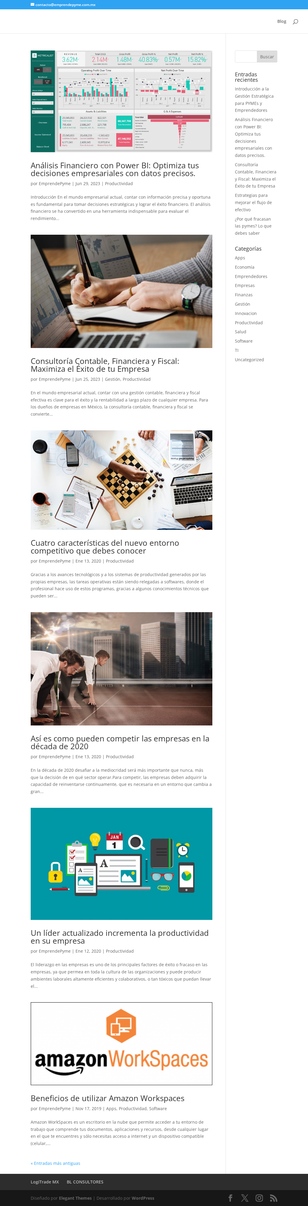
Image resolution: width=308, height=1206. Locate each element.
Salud (240, 331)
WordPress (143, 1198)
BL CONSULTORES (85, 1182)
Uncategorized (249, 359)
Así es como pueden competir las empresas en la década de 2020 (120, 742)
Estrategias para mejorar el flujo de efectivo (253, 202)
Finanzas (244, 295)
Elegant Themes (75, 1198)
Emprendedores (251, 276)
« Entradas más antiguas (55, 1163)
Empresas (245, 285)
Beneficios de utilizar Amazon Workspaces (107, 1098)
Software (158, 1108)
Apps (111, 1108)
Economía (244, 267)
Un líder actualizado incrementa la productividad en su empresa (120, 936)
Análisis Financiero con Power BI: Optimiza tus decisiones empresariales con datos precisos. (115, 169)
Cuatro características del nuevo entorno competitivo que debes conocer (105, 546)
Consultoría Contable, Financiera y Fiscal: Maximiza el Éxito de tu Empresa (105, 365)
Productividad (119, 183)
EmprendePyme (55, 183)
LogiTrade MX (45, 1182)
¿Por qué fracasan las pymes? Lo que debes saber (253, 226)
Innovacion (246, 313)
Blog (281, 21)
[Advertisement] (271, 462)
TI (237, 350)
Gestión (112, 379)
